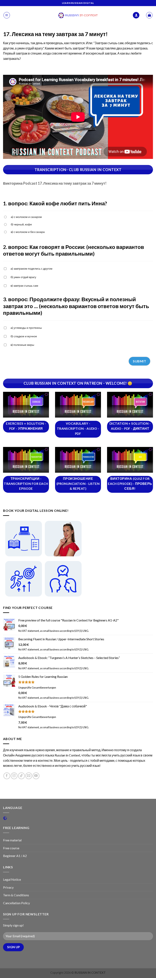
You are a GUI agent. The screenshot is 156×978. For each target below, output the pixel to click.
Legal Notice (12, 879)
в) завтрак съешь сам (24, 285)
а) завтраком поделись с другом (31, 268)
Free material (12, 840)
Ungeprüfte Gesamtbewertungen (37, 687)
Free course (11, 848)
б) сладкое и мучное (24, 336)
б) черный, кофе (21, 224)
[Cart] (149, 15)
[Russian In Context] (78, 15)
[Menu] (6, 15)
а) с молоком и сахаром (26, 217)
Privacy (8, 887)
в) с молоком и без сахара (28, 232)
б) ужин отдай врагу (23, 277)
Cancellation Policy (16, 903)
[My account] (136, 15)
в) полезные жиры (22, 344)
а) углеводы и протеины (26, 327)
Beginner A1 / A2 (15, 856)
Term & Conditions (16, 895)
